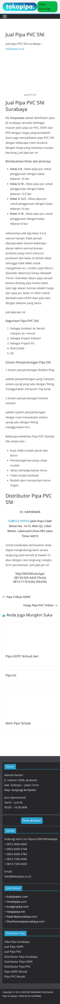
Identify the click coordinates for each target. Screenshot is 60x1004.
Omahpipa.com (17, 901)
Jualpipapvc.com (17, 896)
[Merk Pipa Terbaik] (30, 692)
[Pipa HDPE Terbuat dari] (30, 625)
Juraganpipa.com (18, 906)
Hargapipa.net (16, 911)
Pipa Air (11, 675)
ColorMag (36, 995)
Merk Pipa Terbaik (18, 723)
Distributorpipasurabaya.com (26, 921)
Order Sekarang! (44, 7)
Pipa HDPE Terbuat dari (22, 656)
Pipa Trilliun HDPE (18, 597)
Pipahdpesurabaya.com (22, 916)
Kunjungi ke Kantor (24, 790)
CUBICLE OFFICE (19, 521)
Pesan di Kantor (32, 820)
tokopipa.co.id (15, 49)
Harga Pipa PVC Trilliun (38, 605)
